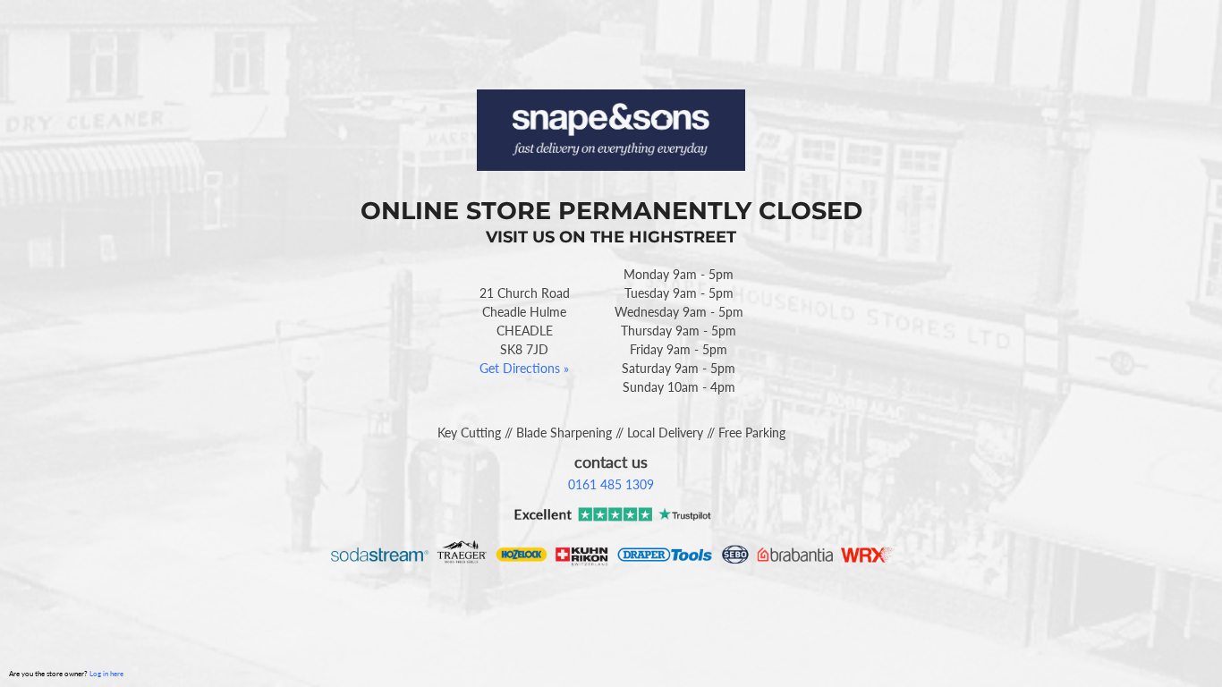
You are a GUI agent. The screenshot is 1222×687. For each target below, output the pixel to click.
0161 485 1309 (611, 484)
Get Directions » (524, 368)
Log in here (106, 673)
